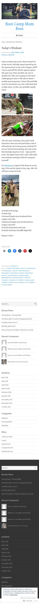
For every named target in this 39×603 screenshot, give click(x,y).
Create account (7, 437)
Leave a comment (8, 55)
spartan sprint (17, 277)
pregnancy (6, 273)
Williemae (11, 349)
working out (23, 282)
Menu (20, 35)
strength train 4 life (9, 282)
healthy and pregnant (21, 271)
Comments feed (7, 448)
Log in (4, 440)
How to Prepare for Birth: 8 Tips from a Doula (17, 330)
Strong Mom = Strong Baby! (11, 315)
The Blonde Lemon (14, 362)
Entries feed (6, 444)
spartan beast (12, 275)
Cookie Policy (13, 595)
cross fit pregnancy (27, 268)
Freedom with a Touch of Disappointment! (17, 319)
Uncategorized (7, 422)
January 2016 (6, 396)
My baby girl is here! (8, 326)
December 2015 (7, 400)
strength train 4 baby (26, 280)
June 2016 (5, 377)
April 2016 (5, 385)
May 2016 (5, 381)
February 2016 (6, 392)
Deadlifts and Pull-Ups (19, 342)
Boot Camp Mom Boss (19, 26)
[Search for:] (19, 304)
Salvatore (11, 355)
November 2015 (7, 403)
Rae (9, 342)
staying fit (13, 280)
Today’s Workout (12, 48)
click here (8, 166)
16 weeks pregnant (13, 268)
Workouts (14, 266)
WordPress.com (7, 451)
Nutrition (5, 418)
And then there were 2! (10, 322)
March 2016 (6, 389)
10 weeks (25, 362)
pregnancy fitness (17, 273)
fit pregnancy (7, 271)
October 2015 (6, 407)
